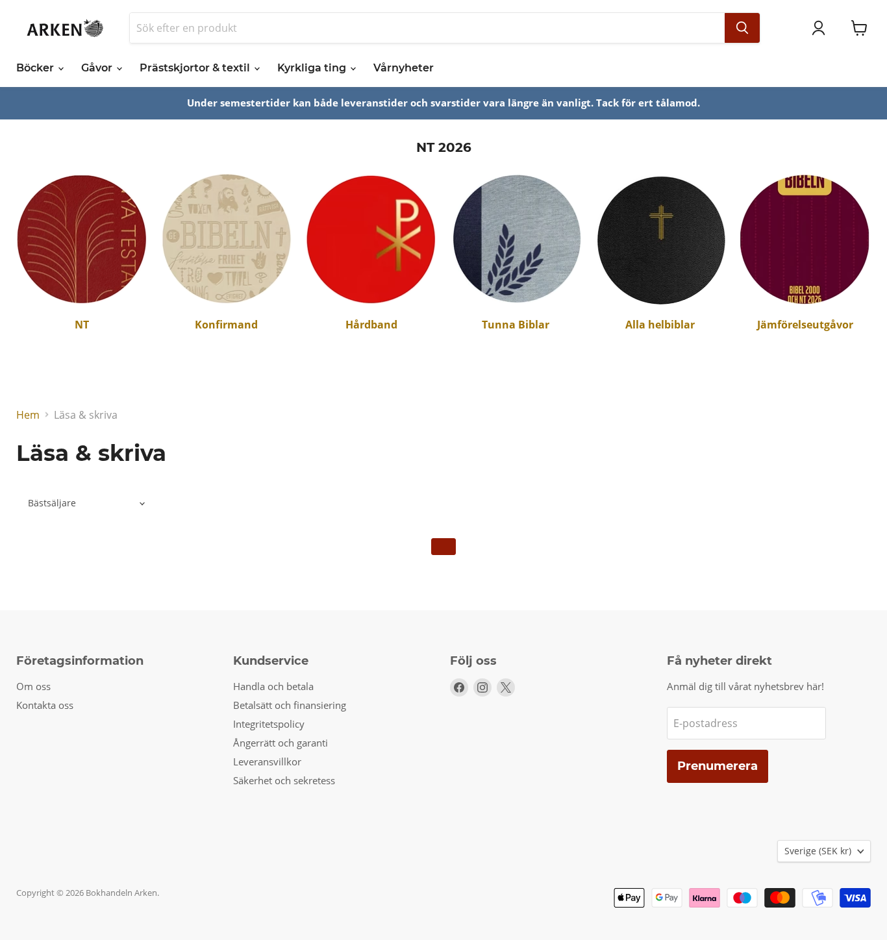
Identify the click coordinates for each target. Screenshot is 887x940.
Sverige (817, 851)
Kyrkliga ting (313, 68)
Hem (28, 415)
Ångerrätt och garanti (280, 742)
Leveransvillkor (267, 761)
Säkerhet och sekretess (284, 780)
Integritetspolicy (269, 723)
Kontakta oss (44, 705)
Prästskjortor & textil (196, 68)
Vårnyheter (403, 68)
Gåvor (98, 68)
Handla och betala (273, 686)
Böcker (36, 68)
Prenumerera (717, 766)
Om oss (33, 686)
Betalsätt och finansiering (289, 705)
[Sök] (742, 28)
